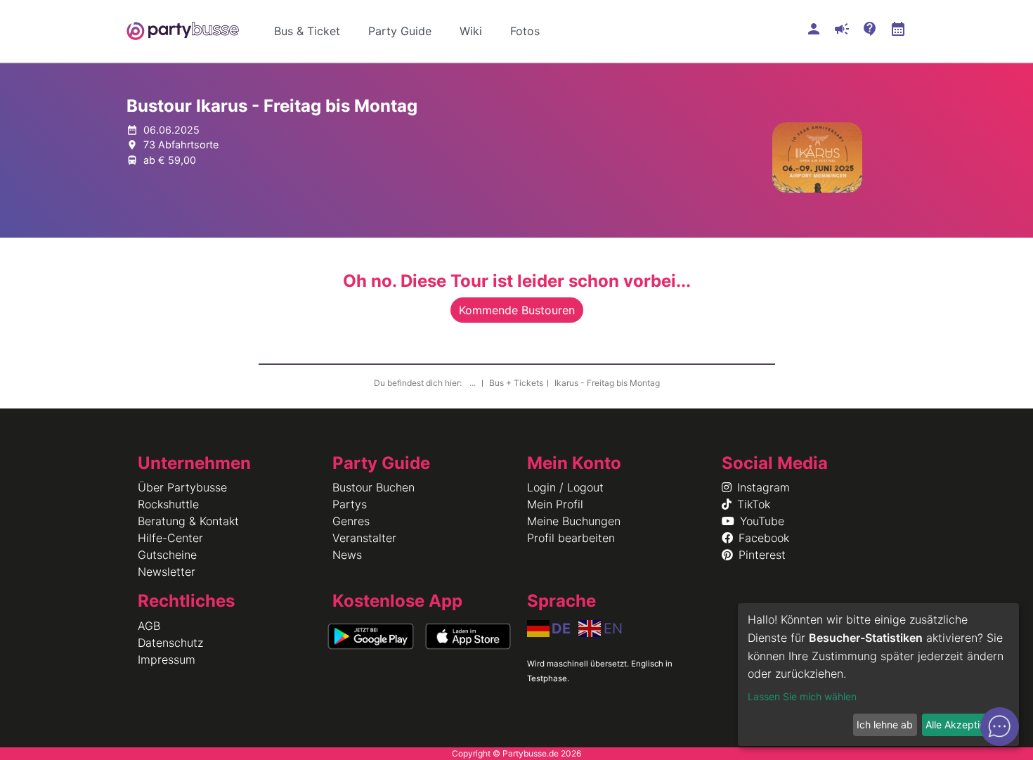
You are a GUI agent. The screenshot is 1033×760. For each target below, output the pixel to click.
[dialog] (878, 674)
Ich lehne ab (885, 724)
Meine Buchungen (574, 521)
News (347, 555)
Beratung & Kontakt (188, 521)
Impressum (166, 659)
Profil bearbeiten (571, 538)
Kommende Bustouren (517, 310)
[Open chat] (999, 726)
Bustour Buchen (373, 487)
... (473, 383)
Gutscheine (167, 555)
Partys (349, 504)
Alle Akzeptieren (962, 724)
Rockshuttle (168, 504)
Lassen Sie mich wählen (802, 696)
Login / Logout (565, 487)
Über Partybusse (182, 487)
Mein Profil (555, 504)
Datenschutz (170, 643)
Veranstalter (364, 538)
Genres (351, 521)
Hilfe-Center (170, 538)
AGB (149, 626)
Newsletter (166, 572)
